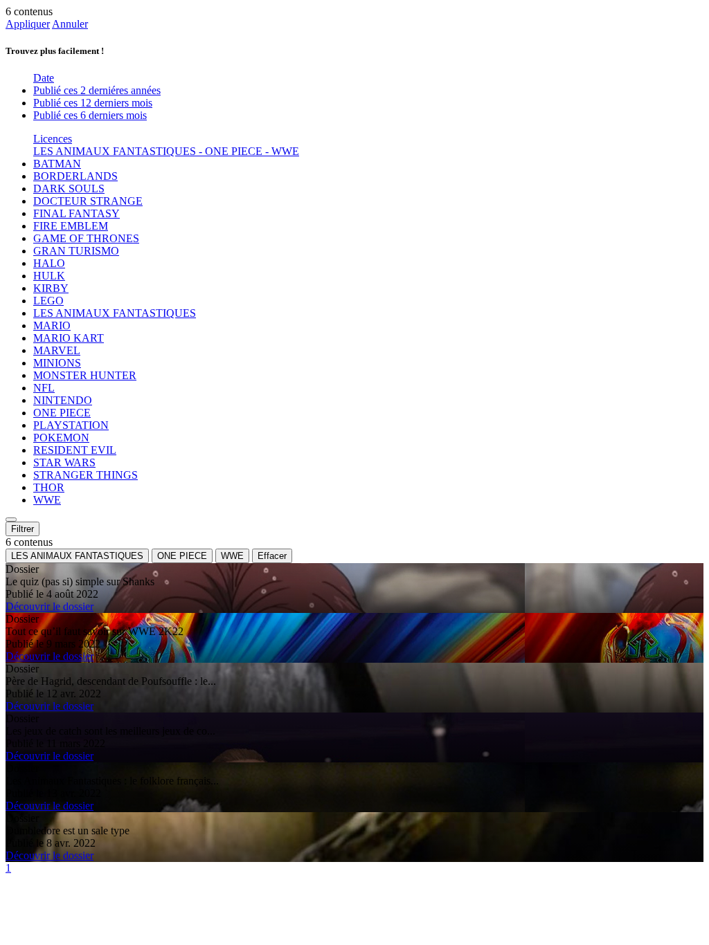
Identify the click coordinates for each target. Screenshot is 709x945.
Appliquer (28, 24)
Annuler (70, 24)
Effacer (272, 556)
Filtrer (22, 529)
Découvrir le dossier (49, 606)
